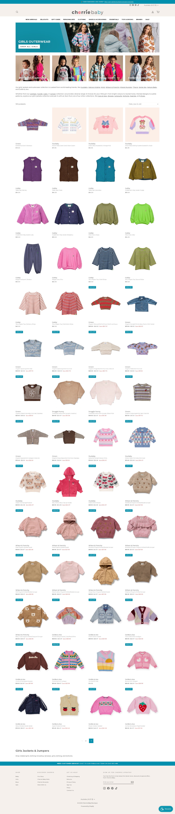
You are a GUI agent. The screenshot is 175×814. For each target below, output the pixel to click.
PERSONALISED (69, 19)
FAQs (68, 787)
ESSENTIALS (114, 19)
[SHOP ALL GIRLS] (87, 37)
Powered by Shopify (87, 806)
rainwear (47, 756)
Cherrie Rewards (42, 782)
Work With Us (41, 785)
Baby (17, 776)
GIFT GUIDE (55, 19)
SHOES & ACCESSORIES (97, 19)
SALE (147, 19)
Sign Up (69, 785)
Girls (17, 779)
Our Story (40, 776)
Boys (17, 782)
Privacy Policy (71, 782)
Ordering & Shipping (73, 776)
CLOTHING (82, 19)
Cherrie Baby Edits (43, 779)
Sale (17, 785)
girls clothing (57, 756)
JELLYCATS (44, 19)
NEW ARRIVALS (31, 19)
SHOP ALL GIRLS (29, 46)
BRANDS (139, 19)
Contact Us (70, 790)
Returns (69, 779)
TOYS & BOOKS (127, 19)
